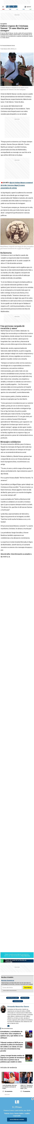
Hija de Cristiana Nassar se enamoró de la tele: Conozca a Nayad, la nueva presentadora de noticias (17, 185)
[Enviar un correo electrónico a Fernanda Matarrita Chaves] (8, 1026)
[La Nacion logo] (11, 6)
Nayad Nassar (25, 997)
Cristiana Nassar (18, 1001)
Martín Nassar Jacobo (12, 997)
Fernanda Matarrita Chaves (8, 45)
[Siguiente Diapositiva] (32, 1082)
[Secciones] (3, 6)
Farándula (3, 24)
